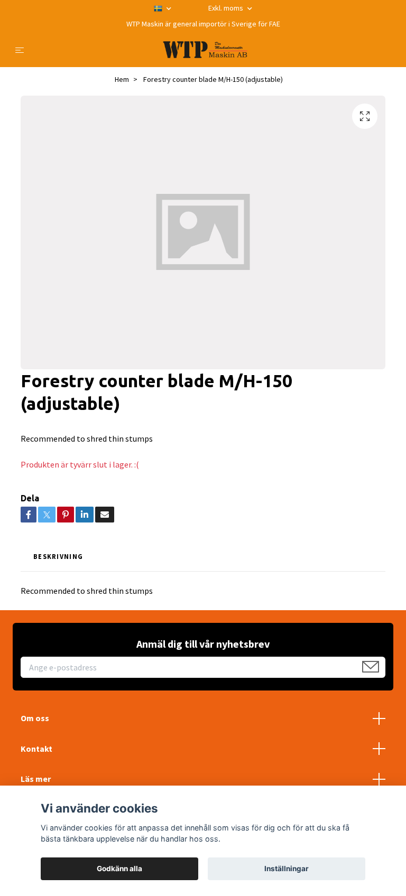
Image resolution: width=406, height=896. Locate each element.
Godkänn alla (119, 868)
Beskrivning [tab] (58, 556)
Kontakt (36, 748)
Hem (122, 79)
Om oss (35, 718)
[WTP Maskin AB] (205, 49)
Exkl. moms (226, 8)
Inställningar (286, 868)
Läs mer (36, 778)
